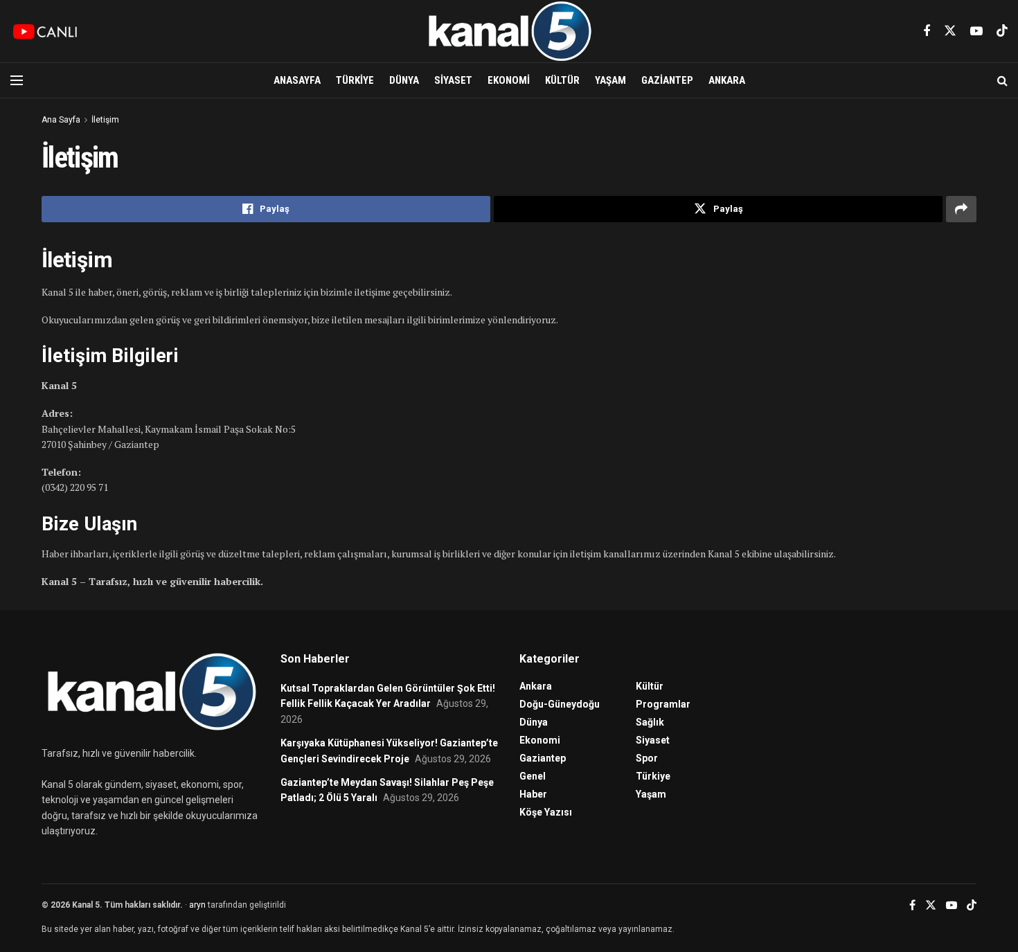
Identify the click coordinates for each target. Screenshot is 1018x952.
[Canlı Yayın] (45, 31)
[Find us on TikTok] (1002, 31)
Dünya (404, 80)
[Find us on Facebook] (926, 31)
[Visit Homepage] (508, 31)
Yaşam (610, 80)
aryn (197, 905)
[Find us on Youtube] (976, 31)
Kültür (562, 80)
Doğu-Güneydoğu (559, 704)
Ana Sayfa (61, 120)
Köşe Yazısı (545, 812)
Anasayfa (297, 80)
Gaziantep (667, 80)
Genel (532, 776)
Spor (647, 758)
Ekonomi (509, 80)
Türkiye (355, 80)
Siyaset (453, 80)
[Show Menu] (16, 80)
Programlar (663, 704)
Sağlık (650, 722)
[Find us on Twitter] (950, 31)
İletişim (105, 120)
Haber (533, 794)
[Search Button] (1002, 80)
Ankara (726, 80)
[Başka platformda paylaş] (961, 209)
